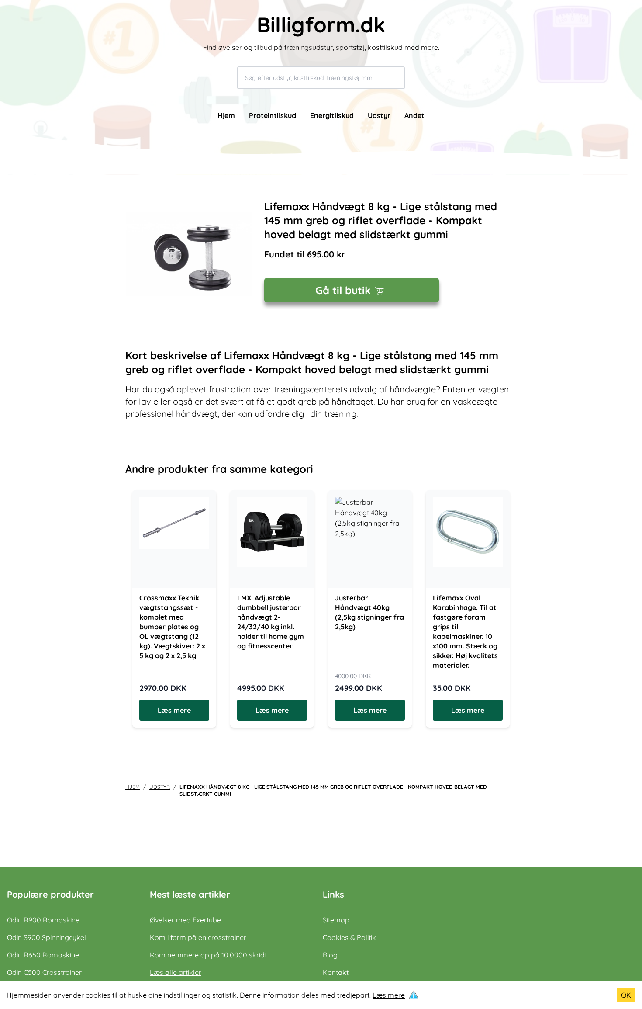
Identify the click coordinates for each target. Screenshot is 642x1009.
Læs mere (389, 995)
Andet (414, 115)
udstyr (159, 787)
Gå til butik (343, 290)
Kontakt (336, 972)
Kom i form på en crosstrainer (198, 937)
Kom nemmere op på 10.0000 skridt (208, 954)
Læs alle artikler (175, 972)
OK (626, 995)
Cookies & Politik (349, 937)
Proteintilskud (272, 115)
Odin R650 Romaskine (43, 954)
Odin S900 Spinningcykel (46, 937)
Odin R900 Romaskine (43, 919)
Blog (330, 954)
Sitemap (336, 919)
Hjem (226, 115)
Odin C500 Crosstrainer (44, 972)
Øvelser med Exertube (185, 919)
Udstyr (379, 115)
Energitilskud (332, 115)
